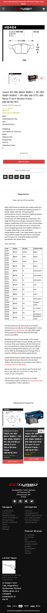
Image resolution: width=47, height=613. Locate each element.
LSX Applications (31, 513)
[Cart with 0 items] (40, 8)
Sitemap (5, 529)
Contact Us (6, 513)
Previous (5, 78)
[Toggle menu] (5, 9)
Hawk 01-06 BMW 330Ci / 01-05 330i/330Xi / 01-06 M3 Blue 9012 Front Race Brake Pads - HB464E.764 (13, 443)
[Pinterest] (28, 176)
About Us (6, 527)
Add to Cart (13, 461)
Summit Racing (31, 522)
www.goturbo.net (19, 330)
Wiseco (28, 551)
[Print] (16, 176)
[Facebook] (5, 176)
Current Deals (7, 511)
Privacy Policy (8, 520)
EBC (26, 539)
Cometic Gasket (31, 544)
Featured (28, 511)
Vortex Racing (30, 542)
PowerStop (29, 537)
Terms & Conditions (10, 518)
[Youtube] (26, 501)
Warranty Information (23, 200)
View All (28, 553)
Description (23, 194)
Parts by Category (32, 520)
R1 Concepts (30, 535)
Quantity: (24, 153)
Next (41, 78)
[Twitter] (22, 176)
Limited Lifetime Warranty (15, 365)
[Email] (11, 176)
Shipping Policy (8, 515)
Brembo (28, 546)
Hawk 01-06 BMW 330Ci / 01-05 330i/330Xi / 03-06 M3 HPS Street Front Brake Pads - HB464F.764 (34, 441)
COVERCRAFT (30, 549)
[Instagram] (20, 501)
